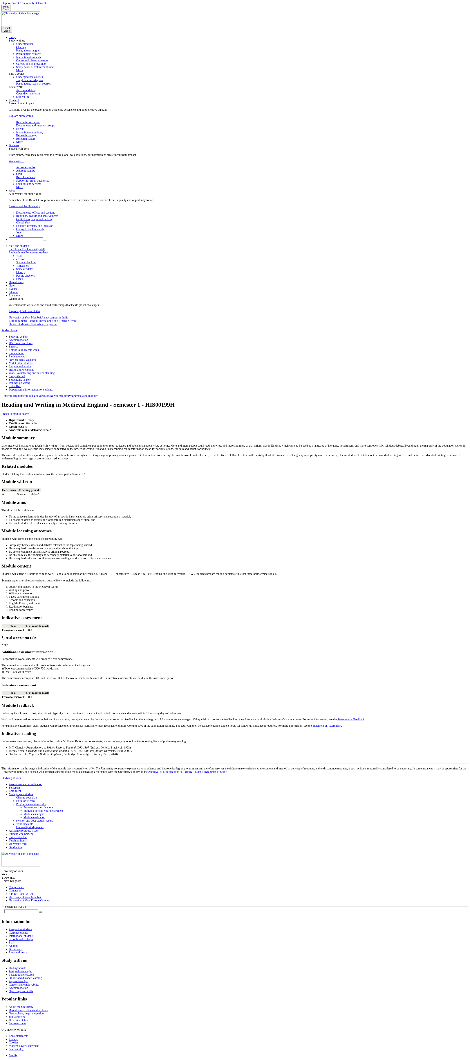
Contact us (15, 890)
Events (13, 288)
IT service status (18, 1020)
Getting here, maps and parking (27, 1013)
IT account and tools (20, 343)
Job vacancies (17, 1016)
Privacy (13, 1039)
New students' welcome (22, 359)
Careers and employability (24, 984)
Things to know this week (24, 349)
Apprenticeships (18, 981)
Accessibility (16, 1049)
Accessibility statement (32, 3)
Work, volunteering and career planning (32, 373)
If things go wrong (19, 382)
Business (14, 145)
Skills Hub (15, 386)
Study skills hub (18, 837)
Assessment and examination (25, 784)
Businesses (15, 949)
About (12, 190)
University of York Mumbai (25, 897)
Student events (17, 356)
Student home (9, 330)
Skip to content (10, 3)
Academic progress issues (24, 830)
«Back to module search (15, 413)
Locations (14, 295)
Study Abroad (17, 376)
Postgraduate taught (20, 971)
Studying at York (18, 336)
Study (12, 37)
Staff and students (19, 245)
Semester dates (17, 1023)
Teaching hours (18, 840)
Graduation (15, 847)
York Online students (21, 363)
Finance (13, 346)
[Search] (45, 240)
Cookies (13, 1042)
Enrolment (15, 790)
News (12, 285)
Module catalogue (34, 814)
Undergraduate (17, 968)
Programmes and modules (83, 395)
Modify (13, 1055)
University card (18, 843)
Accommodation (18, 339)
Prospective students (20, 929)
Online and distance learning (25, 978)
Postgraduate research (21, 974)
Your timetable (24, 824)
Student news (16, 353)
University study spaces (30, 827)
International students (21, 935)
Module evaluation (34, 817)
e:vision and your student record (34, 820)
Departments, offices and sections (28, 1010)
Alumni (13, 292)
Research (14, 100)
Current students (18, 932)
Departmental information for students (31, 389)
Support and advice (20, 366)
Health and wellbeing (21, 369)
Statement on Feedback (350, 719)
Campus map (16, 887)
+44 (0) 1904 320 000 (21, 893)
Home (5, 395)
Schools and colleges (21, 939)
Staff (11, 942)
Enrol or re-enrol (25, 800)
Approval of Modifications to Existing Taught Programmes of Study (187, 771)
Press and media (18, 952)
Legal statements (18, 1035)
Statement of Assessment (326, 725)
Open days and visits (21, 991)
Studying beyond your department (43, 810)
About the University (21, 1006)
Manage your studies (56, 395)
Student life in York (20, 379)
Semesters (14, 787)
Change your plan (26, 797)
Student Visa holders (21, 833)
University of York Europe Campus (29, 900)
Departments (16, 282)
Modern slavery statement (24, 1045)
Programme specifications (38, 807)
